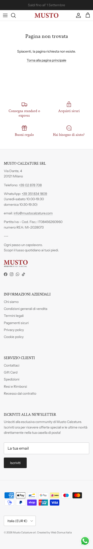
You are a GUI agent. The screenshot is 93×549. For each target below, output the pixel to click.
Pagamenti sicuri (16, 323)
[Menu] (5, 15)
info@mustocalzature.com (33, 213)
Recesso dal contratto (20, 393)
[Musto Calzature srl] (46, 15)
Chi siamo (11, 302)
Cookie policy (14, 337)
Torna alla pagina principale (46, 60)
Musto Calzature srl (24, 532)
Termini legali (14, 316)
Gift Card (10, 372)
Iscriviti (15, 463)
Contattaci (11, 365)
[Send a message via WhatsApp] (85, 541)
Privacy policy (14, 330)
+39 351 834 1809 (34, 194)
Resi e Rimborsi (15, 386)
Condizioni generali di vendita (25, 309)
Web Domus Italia (61, 532)
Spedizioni (11, 379)
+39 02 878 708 (30, 185)
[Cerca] (15, 15)
